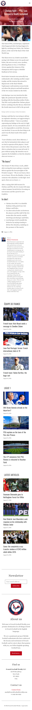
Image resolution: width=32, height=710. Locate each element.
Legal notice (24, 706)
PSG (11, 232)
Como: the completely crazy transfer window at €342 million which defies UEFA (14, 549)
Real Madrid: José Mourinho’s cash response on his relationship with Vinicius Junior (15, 522)
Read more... (16, 653)
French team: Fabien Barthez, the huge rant (15, 374)
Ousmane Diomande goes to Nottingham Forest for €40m (13, 496)
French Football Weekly (14, 706)
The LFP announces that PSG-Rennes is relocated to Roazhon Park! (14, 459)
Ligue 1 (6, 232)
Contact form (16, 690)
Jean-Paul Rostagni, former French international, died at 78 (15, 349)
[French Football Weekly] (3, 3)
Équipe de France (12, 304)
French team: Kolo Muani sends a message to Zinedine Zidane (15, 325)
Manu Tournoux (12, 240)
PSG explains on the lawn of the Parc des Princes (14, 433)
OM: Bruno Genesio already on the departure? (15, 409)
